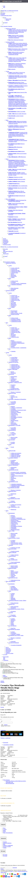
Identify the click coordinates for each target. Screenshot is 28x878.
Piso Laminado (14, 588)
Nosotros (5, 841)
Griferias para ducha (12, 122)
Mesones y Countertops (13, 228)
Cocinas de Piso (11, 44)
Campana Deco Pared (15, 300)
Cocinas (10, 29)
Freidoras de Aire (12, 103)
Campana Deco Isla (19, 44)
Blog (4, 844)
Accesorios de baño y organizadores (18, 472)
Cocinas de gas (24, 29)
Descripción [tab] (5, 742)
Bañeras (13, 63)
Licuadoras (17, 100)
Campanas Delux (12, 32)
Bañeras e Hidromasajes (13, 129)
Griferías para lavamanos (21, 153)
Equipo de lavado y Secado (14, 172)
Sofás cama (13, 575)
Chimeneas (10, 177)
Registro (7, 20)
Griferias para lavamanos (21, 121)
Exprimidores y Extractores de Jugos (18, 410)
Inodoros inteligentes (20, 127)
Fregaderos (16, 46)
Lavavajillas (19, 45)
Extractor (10, 137)
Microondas (21, 32)
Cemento (13, 203)
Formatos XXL (11, 210)
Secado (10, 118)
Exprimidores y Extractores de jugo (18, 519)
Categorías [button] (9, 26)
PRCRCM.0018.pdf (10, 783)
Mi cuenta (5, 854)
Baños (9, 35)
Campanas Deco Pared (21, 30)
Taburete (12, 193)
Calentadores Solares (12, 141)
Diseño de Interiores (7, 843)
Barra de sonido (18, 113)
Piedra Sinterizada (14, 39)
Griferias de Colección (13, 123)
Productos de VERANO (11, 263)
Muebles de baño (12, 127)
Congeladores (11, 83)
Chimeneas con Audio (18, 177)
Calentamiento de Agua (17, 53)
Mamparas (10, 149)
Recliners (21, 192)
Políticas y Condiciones (8, 845)
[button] (15, 252)
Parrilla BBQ (15, 104)
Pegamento (10, 216)
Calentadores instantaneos (16, 484)
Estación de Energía (21, 50)
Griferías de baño (15, 35)
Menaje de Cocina (12, 92)
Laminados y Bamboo (18, 225)
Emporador (11, 231)
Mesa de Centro (15, 192)
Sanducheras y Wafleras (13, 102)
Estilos (9, 203)
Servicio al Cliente (7, 846)
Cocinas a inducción (16, 29)
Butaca (18, 191)
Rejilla (23, 135)
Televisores (24, 113)
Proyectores (10, 170)
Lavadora (17, 115)
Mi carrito (5, 855)
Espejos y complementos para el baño (18, 473)
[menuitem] (4, 7)
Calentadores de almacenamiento (15, 64)
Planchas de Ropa (20, 101)
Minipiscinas (19, 147)
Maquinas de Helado (12, 167)
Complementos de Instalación (17, 475)
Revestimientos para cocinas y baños (16, 227)
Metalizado (15, 204)
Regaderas (10, 154)
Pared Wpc (20, 222)
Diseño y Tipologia (12, 218)
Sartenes (18, 92)
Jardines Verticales (21, 181)
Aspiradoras (18, 103)
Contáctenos (5, 660)
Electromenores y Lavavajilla (14, 108)
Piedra (20, 203)
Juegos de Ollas (23, 92)
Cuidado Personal (12, 183)
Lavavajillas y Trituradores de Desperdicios (17, 399)
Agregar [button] (5, 724)
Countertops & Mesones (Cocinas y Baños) (17, 206)
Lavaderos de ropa (20, 86)
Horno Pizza (17, 106)
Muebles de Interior (12, 191)
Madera (19, 220)
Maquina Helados (14, 420)
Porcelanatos (11, 225)
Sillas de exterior (14, 567)
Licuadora (20, 104)
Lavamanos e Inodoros (13, 125)
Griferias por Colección (22, 122)
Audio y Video (21, 48)
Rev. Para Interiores (13, 222)
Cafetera (18, 111)
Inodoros (21, 65)
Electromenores (14, 48)
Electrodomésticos (12, 111)
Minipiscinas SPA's (12, 147)
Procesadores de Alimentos (16, 417)
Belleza (18, 183)
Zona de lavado (11, 115)
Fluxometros (19, 135)
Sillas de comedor (14, 571)
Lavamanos (21, 35)
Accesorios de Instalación (14, 233)
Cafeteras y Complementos (14, 161)
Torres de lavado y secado (18, 173)
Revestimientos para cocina (14, 89)
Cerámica (17, 200)
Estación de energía (12, 179)
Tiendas (4, 847)
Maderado (10, 204)
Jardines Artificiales (12, 181)
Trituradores (21, 96)
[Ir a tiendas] (14, 13)
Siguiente (2, 682)
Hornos (17, 32)
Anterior (2, 681)
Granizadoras (21, 166)
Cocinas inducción (12, 73)
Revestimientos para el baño (14, 151)
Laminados (13, 69)
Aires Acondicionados (13, 185)
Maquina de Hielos (23, 83)
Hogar (9, 48)
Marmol (17, 203)
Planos (16, 220)
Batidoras (17, 99)
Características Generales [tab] (8, 744)
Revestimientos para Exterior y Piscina (16, 213)
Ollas (9, 93)
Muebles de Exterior (13, 187)
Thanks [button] (2, 868)
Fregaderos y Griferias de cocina (15, 85)
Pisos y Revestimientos (10, 581)
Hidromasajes (11, 65)
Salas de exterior (21, 187)
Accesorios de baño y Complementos (16, 36)
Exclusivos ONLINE (10, 290)
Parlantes (15, 170)
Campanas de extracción (13, 75)
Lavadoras (23, 172)
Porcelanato (20, 39)
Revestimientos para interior (14, 224)
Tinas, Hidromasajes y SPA (14, 156)
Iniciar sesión (8, 18)
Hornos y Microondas (13, 80)
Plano (23, 203)
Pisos (9, 39)
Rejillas (14, 135)
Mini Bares (16, 83)
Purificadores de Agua (13, 195)
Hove (7, 322)
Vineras (22, 82)
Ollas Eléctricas (21, 102)
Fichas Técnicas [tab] (6, 779)
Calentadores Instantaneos (20, 63)
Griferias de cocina (17, 61)
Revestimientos (11, 200)
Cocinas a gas (15, 57)
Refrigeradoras (18, 82)
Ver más (2, 707)
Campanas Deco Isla (12, 30)
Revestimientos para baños (14, 143)
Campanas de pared (12, 78)
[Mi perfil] (4, 17)
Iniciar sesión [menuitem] (6, 253)
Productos (5, 676)
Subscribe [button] (15, 867)
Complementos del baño (13, 54)
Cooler (13, 106)
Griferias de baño (15, 52)
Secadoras (10, 173)
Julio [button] (4, 6)
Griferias (16, 33)
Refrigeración (11, 33)
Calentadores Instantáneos (13, 37)
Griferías (14, 86)
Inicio (4, 675)
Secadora (21, 115)
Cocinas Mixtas (15, 72)
